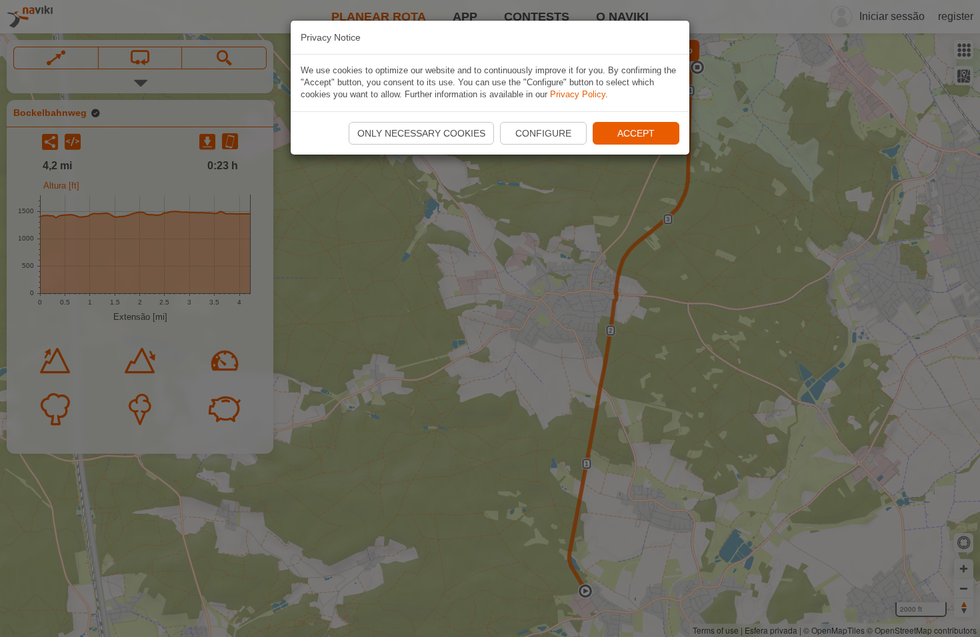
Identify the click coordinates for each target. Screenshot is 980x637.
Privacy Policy (577, 94)
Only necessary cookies (421, 133)
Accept (636, 133)
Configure (543, 133)
